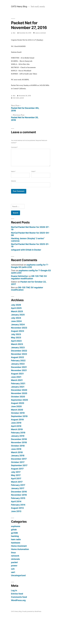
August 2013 (17, 508)
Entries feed (17, 593)
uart (13, 572)
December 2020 (19, 390)
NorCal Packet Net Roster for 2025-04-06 (30, 234)
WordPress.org (18, 600)
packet (22, 98)
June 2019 (16, 423)
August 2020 (17, 403)
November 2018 (19, 442)
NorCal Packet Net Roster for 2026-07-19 (30, 228)
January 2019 (17, 436)
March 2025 (17, 311)
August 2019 (17, 419)
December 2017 (19, 459)
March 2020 (17, 410)
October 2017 (17, 462)
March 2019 (17, 429)
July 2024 (16, 318)
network (15, 556)
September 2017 (19, 465)
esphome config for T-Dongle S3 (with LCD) (30, 266)
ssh (13, 569)
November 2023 (19, 328)
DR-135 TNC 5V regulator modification (29, 277)
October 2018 (18, 446)
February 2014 (18, 505)
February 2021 (18, 383)
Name (13, 171)
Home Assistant (19, 546)
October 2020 (18, 396)
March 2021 (17, 380)
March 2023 (17, 344)
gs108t (14, 533)
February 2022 (18, 360)
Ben (14, 33)
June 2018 (16, 449)
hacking (15, 536)
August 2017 (17, 468)
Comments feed (19, 597)
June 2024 (16, 321)
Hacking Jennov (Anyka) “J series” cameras (27, 239)
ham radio (16, 98)
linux (13, 552)
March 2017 (17, 482)
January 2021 (17, 387)
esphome (15, 526)
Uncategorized (18, 575)
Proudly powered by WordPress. (31, 611)
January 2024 (18, 324)
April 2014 (16, 501)
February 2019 (18, 432)
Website (13, 181)
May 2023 (16, 337)
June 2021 (16, 377)
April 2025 (16, 308)
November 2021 (19, 370)
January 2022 (18, 364)
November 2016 (19, 495)
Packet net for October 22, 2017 (28, 283)
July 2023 (16, 334)
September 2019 (19, 416)
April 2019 (16, 426)
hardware (15, 542)
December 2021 (19, 367)
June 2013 (16, 511)
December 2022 (19, 350)
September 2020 (19, 400)
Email (33, 171)
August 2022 (17, 357)
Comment (14, 147)
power (14, 565)
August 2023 (17, 331)
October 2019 (18, 413)
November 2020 (19, 393)
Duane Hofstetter (19, 276)
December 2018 (19, 439)
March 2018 (17, 452)
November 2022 (19, 354)
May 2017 (16, 475)
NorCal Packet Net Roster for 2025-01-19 (30, 245)
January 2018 (17, 455)
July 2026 (16, 305)
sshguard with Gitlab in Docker (26, 250)
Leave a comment (40, 33)
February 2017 (18, 485)
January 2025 (18, 314)
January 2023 (18, 347)
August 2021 (17, 373)
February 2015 (18, 498)
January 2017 (17, 488)
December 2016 (19, 491)
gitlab (14, 529)
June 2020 (16, 406)
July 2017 (16, 472)
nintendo (15, 559)
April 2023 (16, 341)
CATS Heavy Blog (19, 6)
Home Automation (20, 549)
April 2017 (16, 478)
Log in (14, 590)
